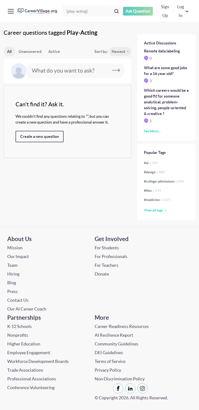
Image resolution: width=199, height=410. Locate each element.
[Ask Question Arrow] (116, 70)
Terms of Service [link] (110, 361)
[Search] (116, 11)
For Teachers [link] (106, 265)
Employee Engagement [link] (28, 352)
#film (152, 190)
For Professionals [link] (111, 256)
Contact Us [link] (17, 300)
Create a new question (39, 136)
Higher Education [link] (23, 343)
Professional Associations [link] (31, 378)
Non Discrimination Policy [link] (120, 378)
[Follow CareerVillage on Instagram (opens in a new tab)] (143, 388)
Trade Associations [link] (25, 370)
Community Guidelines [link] (116, 343)
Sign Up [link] (165, 11)
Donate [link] (102, 273)
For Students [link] (107, 247)
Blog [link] (11, 282)
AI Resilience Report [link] (114, 335)
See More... (152, 131)
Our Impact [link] (18, 256)
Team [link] (12, 265)
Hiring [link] (13, 273)
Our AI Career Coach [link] (26, 308)
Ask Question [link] (137, 11)
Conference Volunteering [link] (31, 387)
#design (154, 172)
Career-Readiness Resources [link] (122, 326)
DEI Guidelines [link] (109, 352)
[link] (118, 388)
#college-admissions (164, 181)
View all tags (153, 210)
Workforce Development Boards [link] (38, 361)
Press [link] (12, 291)
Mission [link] (15, 247)
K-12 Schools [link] (19, 326)
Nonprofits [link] (17, 335)
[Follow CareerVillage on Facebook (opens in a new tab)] (119, 388)
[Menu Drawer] (11, 11)
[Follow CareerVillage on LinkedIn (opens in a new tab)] (131, 388)
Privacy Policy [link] (108, 370)
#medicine (157, 200)
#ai (151, 163)
